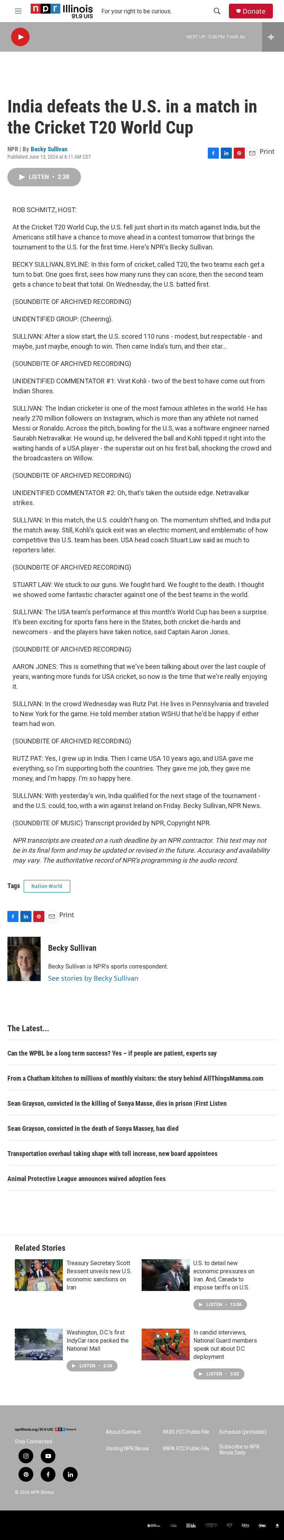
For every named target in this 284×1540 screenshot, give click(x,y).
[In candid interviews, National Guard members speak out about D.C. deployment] (166, 1344)
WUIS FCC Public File (186, 1432)
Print (267, 151)
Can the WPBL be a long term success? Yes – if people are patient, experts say (112, 1053)
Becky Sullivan (49, 149)
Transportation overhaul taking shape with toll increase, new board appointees (112, 1153)
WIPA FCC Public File (186, 1448)
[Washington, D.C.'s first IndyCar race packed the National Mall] (39, 1344)
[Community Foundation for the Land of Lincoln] (211, 1525)
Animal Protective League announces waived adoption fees (86, 1178)
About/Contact (123, 1432)
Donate (254, 11)
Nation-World (46, 886)
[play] (20, 37)
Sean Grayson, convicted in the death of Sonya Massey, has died (93, 1128)
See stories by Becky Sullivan (93, 978)
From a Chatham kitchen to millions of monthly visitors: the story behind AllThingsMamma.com (135, 1078)
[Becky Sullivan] (24, 959)
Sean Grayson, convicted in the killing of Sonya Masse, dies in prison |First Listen (117, 1103)
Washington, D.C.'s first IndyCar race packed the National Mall (98, 1340)
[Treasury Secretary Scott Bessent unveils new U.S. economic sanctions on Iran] (39, 1275)
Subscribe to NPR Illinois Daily (239, 1450)
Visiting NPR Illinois (127, 1448)
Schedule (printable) (243, 1432)
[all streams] (273, 37)
